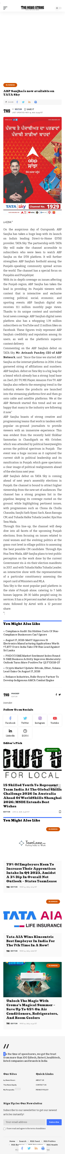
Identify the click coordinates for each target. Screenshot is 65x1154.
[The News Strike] (32, 8)
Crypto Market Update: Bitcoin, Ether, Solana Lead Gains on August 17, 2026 (31, 670)
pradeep (15, 693)
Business (10, 85)
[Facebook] (56, 694)
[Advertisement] (32, 46)
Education (52, 750)
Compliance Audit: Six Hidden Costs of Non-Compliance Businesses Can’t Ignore (31, 633)
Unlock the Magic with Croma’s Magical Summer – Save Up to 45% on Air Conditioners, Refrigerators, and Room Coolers (32, 1009)
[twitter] (60, 694)
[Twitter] (25, 720)
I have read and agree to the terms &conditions (26, 1128)
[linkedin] (10, 733)
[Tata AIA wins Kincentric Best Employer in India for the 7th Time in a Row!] (32, 915)
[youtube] (54, 720)
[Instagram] (39, 720)
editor (18, 109)
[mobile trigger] (6, 8)
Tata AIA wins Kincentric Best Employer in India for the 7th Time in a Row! (30, 941)
